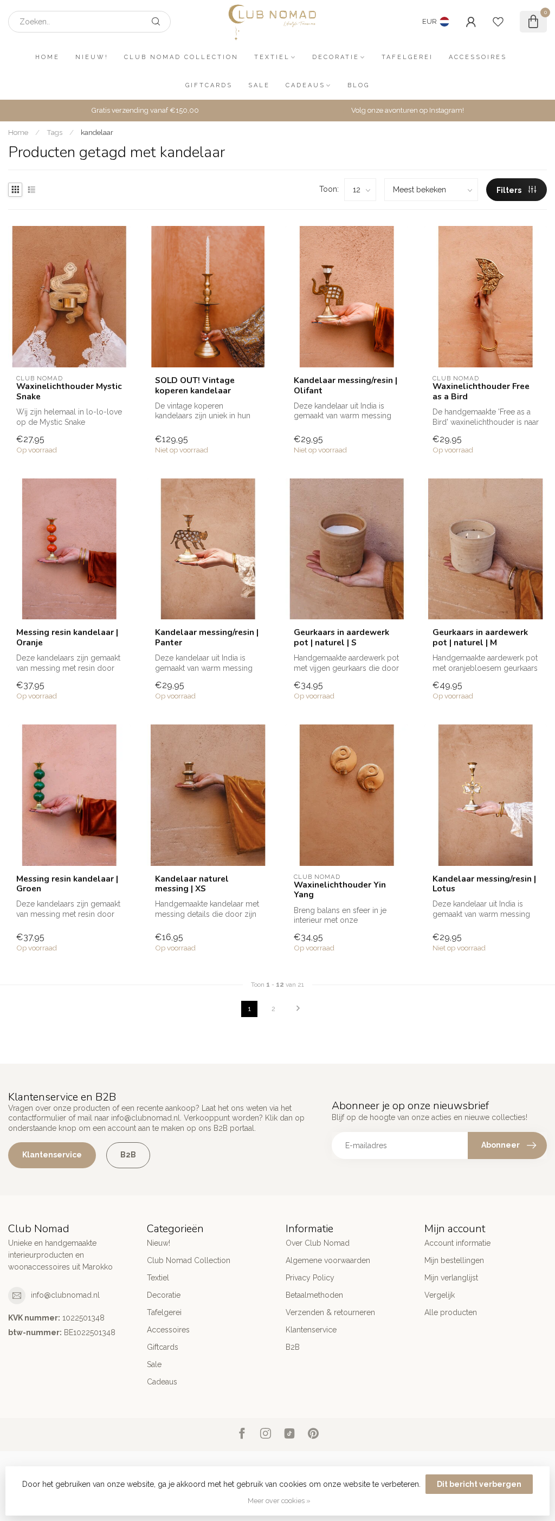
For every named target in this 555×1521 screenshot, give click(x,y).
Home (47, 57)
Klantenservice (52, 1154)
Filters (509, 190)
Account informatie (457, 1243)
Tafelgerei (407, 57)
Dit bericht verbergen (479, 1484)
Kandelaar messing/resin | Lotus (484, 884)
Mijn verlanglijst (451, 1277)
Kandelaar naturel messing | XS (192, 884)
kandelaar (97, 132)
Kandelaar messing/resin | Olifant (345, 386)
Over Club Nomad (318, 1243)
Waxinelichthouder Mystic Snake (69, 391)
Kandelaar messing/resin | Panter (207, 637)
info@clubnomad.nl (65, 1295)
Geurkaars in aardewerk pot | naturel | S (341, 637)
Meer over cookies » (279, 1501)
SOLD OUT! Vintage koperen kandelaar (195, 386)
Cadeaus (305, 85)
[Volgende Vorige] (298, 1009)
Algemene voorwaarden (328, 1260)
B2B (128, 1154)
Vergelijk (439, 1295)
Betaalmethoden (314, 1295)
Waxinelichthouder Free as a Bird (481, 391)
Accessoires (478, 57)
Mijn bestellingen (454, 1260)
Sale (259, 85)
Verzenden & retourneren (330, 1312)
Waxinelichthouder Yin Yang (340, 890)
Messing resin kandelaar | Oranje (67, 637)
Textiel (272, 57)
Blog (358, 85)
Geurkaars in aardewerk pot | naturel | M (480, 637)
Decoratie (335, 57)
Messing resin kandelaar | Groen (67, 884)
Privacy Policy (310, 1277)
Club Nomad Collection (181, 57)
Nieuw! (91, 57)
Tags (54, 132)
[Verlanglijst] (498, 22)
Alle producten (450, 1312)
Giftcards (209, 85)
